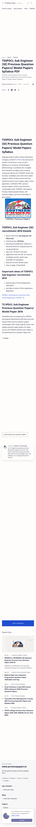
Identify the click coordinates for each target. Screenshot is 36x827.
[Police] (26, 8)
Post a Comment (18, 623)
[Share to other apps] (18, 90)
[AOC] (13, 684)
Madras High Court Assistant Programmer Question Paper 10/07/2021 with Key (15, 677)
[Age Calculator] (18, 8)
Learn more (15, 815)
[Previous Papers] (7, 8)
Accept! (21, 820)
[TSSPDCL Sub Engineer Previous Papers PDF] (18, 209)
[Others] (25, 655)
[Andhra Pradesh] (17, 655)
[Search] (31, 2)
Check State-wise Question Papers (15, 434)
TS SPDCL (18, 160)
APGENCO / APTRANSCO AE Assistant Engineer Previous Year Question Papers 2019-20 (18, 660)
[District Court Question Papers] (21, 672)
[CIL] (13, 696)
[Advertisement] (18, 35)
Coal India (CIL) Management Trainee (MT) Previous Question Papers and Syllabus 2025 (18, 701)
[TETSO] (24, 708)
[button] (27, 2)
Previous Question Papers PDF (10, 3)
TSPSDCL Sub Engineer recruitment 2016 (16, 295)
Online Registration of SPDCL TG (13, 298)
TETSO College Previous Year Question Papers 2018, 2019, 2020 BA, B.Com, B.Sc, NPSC (18, 712)
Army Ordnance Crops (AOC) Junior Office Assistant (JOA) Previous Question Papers (17, 689)
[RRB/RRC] (32, 8)
